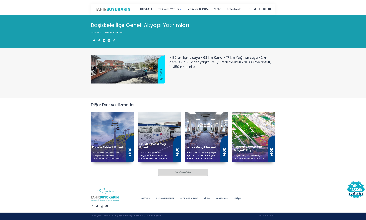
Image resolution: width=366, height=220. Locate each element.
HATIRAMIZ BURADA (197, 9)
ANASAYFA (96, 32)
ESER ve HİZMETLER (168, 9)
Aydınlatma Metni (266, 215)
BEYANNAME (234, 9)
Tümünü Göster (183, 172)
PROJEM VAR (222, 198)
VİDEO (217, 9)
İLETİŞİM (237, 198)
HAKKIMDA (146, 9)
